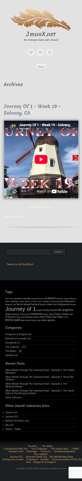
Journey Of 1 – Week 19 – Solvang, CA (32, 109)
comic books (25, 301)
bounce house (63, 298)
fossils (43, 304)
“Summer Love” (16, 451)
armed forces (37, 298)
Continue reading (41, 207)
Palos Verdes (62, 314)
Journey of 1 (20, 309)
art (45, 298)
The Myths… (11, 351)
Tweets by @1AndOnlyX (20, 264)
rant (22, 317)
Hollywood (63, 304)
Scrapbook (11, 342)
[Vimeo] (50, 49)
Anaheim (18, 298)
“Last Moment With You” (15, 448)
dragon (8, 304)
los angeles (65, 309)
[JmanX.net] (41, 18)
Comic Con (36, 301)
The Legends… (13, 347)
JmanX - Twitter (13, 429)
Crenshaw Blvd (57, 301)
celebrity (14, 301)
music (45, 314)
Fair (14, 304)
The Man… (33, 446)
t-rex (66, 317)
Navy (51, 314)
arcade (27, 298)
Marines (15, 314)
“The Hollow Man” (59, 448)
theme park (12, 320)
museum (36, 313)
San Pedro (46, 317)
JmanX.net (41, 34)
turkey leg (35, 320)
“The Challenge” (39, 448)
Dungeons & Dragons (16, 334)
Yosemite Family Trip (36, 456)
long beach (50, 309)
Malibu (8, 314)
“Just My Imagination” (65, 451)
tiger (23, 320)
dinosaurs (69, 301)
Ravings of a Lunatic (16, 338)
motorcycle (25, 314)
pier (71, 314)
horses (73, 304)
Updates (9, 355)
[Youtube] (41, 49)
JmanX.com (11, 412)
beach (51, 298)
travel (28, 320)
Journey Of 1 (11, 416)
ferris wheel (24, 304)
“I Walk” (75, 448)
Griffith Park (51, 304)
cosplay (45, 301)
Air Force (9, 298)
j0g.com (9, 425)
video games (48, 320)
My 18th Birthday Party (61, 456)
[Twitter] (31, 49)
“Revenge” (32, 451)
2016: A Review (13, 397)
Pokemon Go (12, 317)
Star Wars (57, 317)
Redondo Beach (32, 317)
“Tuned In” (45, 451)
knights (39, 310)
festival (35, 304)
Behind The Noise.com (17, 420)
